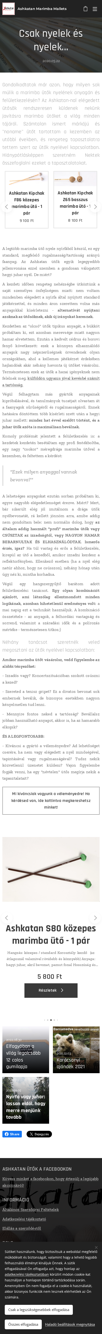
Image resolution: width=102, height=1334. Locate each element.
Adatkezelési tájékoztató (24, 1219)
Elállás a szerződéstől (21, 1228)
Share (14, 1134)
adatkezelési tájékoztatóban (27, 1274)
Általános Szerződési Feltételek (30, 1209)
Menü (95, 9)
